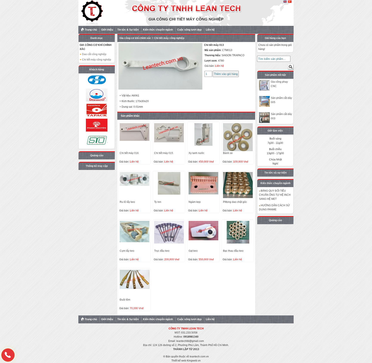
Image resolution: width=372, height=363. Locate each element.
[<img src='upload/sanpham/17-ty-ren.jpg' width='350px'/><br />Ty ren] (169, 193)
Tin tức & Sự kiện (128, 29)
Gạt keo (193, 250)
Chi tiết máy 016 (129, 153)
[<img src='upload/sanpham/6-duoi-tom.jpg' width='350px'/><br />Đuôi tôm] (134, 288)
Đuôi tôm (125, 299)
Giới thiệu (107, 29)
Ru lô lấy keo (127, 201)
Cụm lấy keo (127, 250)
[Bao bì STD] (97, 140)
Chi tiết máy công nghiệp (96, 59)
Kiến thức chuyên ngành (158, 29)
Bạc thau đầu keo (233, 250)
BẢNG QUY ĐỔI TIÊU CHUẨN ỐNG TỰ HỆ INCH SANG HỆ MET (275, 194)
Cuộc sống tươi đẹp (189, 29)
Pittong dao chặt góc (235, 201)
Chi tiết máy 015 (163, 153)
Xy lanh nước (196, 153)
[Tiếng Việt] (289, 1)
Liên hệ (210, 29)
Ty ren (157, 201)
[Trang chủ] (186, 24)
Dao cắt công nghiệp (93, 54)
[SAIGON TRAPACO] (97, 79)
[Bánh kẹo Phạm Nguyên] (97, 125)
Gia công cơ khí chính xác (135, 38)
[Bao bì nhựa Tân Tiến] (97, 110)
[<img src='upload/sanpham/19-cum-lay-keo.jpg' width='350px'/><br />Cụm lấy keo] (134, 241)
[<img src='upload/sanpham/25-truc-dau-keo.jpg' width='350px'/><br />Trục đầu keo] (169, 242)
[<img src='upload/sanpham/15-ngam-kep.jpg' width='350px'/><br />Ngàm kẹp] (203, 193)
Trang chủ (90, 29)
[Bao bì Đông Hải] (97, 94)
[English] (285, 1)
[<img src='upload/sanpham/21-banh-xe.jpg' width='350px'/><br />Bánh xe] (238, 150)
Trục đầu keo (161, 250)
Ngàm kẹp (195, 201)
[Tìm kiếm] (291, 68)
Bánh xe (228, 153)
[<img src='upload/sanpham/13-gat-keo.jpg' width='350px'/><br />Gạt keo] (203, 239)
